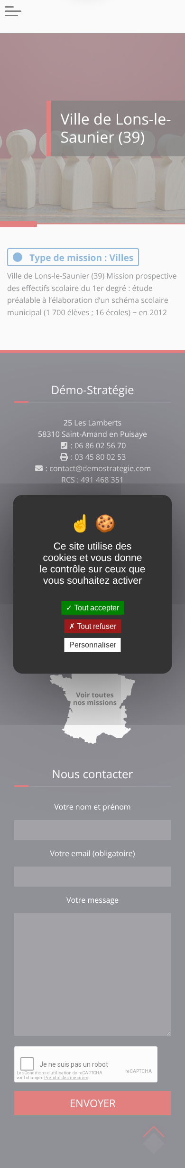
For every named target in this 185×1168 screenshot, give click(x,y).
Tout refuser (95, 626)
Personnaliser (92, 645)
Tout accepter (95, 608)
